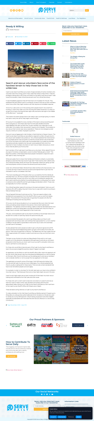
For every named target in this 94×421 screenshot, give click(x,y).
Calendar (51, 2)
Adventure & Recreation (15, 18)
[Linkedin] (16, 10)
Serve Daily (23, 2)
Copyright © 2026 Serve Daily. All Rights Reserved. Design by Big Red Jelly (47, 419)
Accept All (53, 417)
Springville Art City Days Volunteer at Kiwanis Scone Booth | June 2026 (78, 104)
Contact (59, 2)
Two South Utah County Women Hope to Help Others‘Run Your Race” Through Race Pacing (77, 66)
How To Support (41, 2)
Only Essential (62, 417)
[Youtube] (22, 10)
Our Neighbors (81, 18)
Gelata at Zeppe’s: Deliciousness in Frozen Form (77, 84)
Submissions (68, 2)
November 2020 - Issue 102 (19, 305)
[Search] (87, 10)
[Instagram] (14, 10)
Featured (10, 36)
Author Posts (75, 154)
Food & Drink (50, 18)
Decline (78, 417)
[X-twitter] (19, 10)
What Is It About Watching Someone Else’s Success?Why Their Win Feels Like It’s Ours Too (79, 49)
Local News (72, 18)
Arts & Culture (28, 18)
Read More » (73, 52)
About (31, 2)
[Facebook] (11, 10)
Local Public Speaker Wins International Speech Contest (78, 112)
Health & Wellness (61, 18)
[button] (10, 43)
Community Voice (40, 18)
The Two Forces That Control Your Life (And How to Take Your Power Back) (78, 75)
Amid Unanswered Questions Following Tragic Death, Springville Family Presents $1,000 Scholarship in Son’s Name (79, 93)
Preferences (71, 417)
